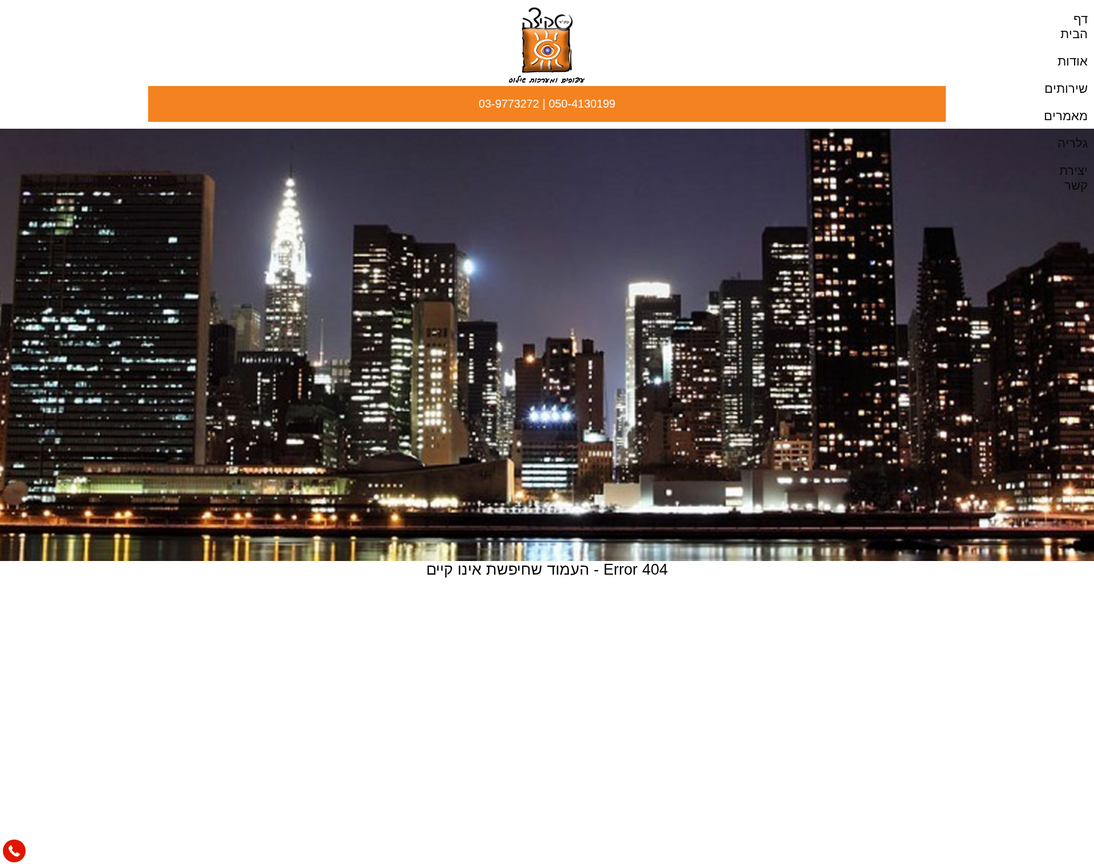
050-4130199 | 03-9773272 (547, 103)
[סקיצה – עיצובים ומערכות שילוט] (547, 79)
